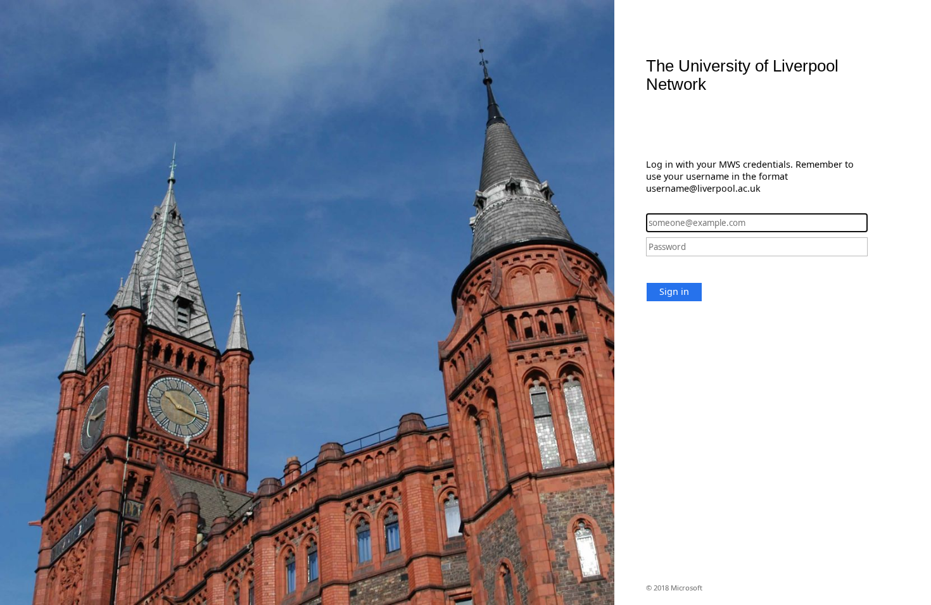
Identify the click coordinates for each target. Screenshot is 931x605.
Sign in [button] (674, 291)
